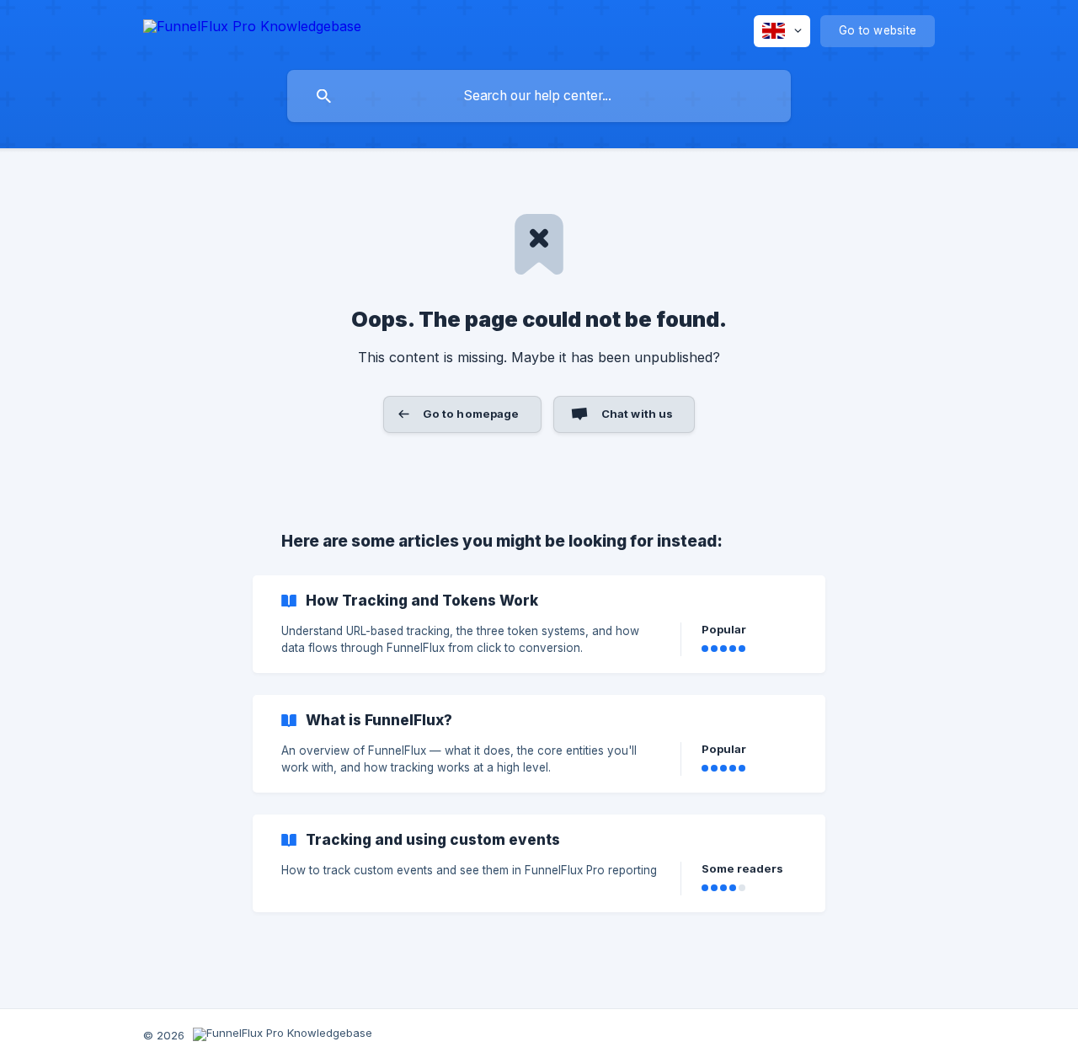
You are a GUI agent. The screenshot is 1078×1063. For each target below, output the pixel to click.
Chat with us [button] (637, 413)
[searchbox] (539, 96)
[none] (252, 29)
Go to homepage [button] (471, 413)
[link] (539, 624)
